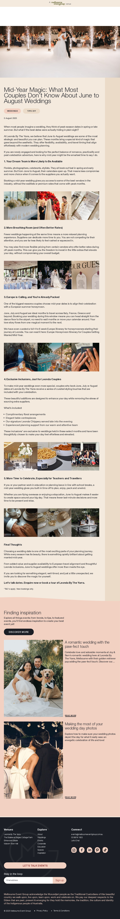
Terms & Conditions (61, 911)
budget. (56, 253)
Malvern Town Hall (11, 844)
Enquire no (30, 583)
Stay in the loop (13, 873)
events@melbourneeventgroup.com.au (87, 834)
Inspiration (42, 853)
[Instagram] (74, 850)
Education (42, 847)
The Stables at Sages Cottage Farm (18, 837)
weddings (12, 111)
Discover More (19, 631)
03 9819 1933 (77, 837)
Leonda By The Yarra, (18, 136)
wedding (30, 180)
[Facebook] (82, 850)
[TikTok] (105, 850)
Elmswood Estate (11, 841)
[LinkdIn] (89, 850)
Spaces (41, 850)
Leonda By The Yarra (12, 834)
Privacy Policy (42, 911)
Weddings (42, 837)
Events (40, 841)
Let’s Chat (75, 841)
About (40, 834)
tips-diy (31, 111)
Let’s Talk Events (35, 865)
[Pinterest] (97, 850)
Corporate (42, 844)
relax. (31, 500)
